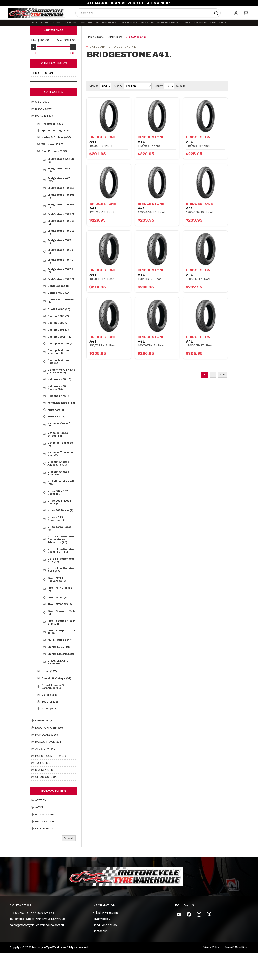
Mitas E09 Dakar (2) (60, 510)
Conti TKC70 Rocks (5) (60, 301)
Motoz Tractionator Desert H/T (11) (60, 550)
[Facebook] (188, 914)
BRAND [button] (45, 22)
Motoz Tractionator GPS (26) (60, 560)
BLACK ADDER (44, 814)
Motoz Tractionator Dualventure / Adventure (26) (60, 539)
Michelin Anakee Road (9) (58, 473)
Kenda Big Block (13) (61, 402)
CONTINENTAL (44, 828)
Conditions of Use (105, 925)
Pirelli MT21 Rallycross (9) (56, 579)
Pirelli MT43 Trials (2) (59, 589)
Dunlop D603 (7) (58, 316)
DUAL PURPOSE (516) (49, 727)
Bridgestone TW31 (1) (60, 242)
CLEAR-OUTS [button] (218, 22)
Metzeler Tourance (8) (60, 444)
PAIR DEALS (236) (46, 734)
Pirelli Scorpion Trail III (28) (61, 632)
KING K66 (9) (55, 409)
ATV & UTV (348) (45, 748)
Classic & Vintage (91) (56, 678)
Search (216, 13)
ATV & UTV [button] (147, 22)
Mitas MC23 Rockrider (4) (56, 519)
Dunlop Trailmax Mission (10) (58, 352)
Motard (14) (49, 694)
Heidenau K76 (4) (58, 396)
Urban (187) (49, 671)
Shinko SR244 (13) (59, 640)
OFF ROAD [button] (70, 22)
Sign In (235, 12)
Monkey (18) (49, 708)
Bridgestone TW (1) (60, 188)
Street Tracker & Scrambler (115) (52, 686)
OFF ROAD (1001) (46, 720)
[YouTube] (178, 914)
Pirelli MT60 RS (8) (59, 604)
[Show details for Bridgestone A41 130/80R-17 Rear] (108, 249)
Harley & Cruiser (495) (56, 137)
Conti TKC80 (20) (58, 309)
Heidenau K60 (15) (59, 379)
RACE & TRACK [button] (128, 22)
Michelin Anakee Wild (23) (61, 483)
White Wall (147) (52, 144)
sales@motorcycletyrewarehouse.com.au (37, 925)
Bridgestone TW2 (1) (61, 214)
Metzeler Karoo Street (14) (57, 434)
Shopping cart (245, 12)
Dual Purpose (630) (54, 151)
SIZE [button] (34, 22)
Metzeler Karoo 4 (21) (58, 425)
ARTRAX (40, 800)
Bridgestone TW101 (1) (60, 196)
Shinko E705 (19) (58, 647)
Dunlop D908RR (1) (60, 336)
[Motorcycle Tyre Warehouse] (129, 876)
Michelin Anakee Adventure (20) (58, 463)
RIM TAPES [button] (200, 22)
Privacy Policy (211, 947)
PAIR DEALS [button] (109, 22)
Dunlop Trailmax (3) (60, 343)
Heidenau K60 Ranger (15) (56, 388)
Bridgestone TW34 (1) (60, 251)
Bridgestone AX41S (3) (60, 160)
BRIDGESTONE (44, 73)
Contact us (100, 931)
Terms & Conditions (236, 947)
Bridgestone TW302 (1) (61, 232)
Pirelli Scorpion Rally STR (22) (61, 622)
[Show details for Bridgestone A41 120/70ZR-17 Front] (157, 182)
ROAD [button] (56, 22)
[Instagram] (199, 914)
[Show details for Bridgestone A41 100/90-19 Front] (108, 116)
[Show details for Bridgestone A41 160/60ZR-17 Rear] (157, 316)
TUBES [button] (186, 22)
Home (90, 37)
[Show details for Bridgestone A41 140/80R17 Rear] (157, 249)
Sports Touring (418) (55, 130)
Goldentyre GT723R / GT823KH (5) (61, 371)
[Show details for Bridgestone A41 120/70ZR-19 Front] (205, 182)
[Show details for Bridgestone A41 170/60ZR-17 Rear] (205, 316)
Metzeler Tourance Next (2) (60, 454)
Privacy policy (101, 918)
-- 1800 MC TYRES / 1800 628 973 (32, 912)
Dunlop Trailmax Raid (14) (58, 361)
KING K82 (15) (56, 416)
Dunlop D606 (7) (58, 329)
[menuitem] (34, 23)
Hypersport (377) (53, 123)
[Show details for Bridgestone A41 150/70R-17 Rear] (205, 249)
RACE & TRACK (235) (48, 741)
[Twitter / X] (209, 914)
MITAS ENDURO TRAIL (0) (58, 662)
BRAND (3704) (44, 108)
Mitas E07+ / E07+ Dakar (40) (59, 502)
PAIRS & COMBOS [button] (167, 22)
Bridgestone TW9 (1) (61, 279)
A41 (92, 142)
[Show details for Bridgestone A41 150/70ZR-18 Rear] (108, 316)
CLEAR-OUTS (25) (46, 777)
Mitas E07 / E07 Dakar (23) (57, 492)
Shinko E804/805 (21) (61, 654)
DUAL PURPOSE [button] (89, 22)
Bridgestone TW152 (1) (60, 206)
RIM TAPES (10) (45, 770)
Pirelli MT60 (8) (57, 597)
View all (68, 838)
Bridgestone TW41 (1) (60, 261)
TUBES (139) (43, 763)
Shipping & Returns (105, 912)
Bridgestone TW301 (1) (61, 222)
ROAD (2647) (44, 115)
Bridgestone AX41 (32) (59, 180)
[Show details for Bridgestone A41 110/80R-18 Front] (157, 116)
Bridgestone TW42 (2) (60, 271)
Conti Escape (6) (58, 286)
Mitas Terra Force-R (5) (60, 528)
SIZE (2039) (42, 101)
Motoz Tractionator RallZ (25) (60, 570)
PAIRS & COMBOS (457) (50, 756)
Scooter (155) (50, 701)
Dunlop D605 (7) (58, 323)
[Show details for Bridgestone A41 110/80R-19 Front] (205, 116)
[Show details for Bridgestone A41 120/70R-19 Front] (108, 182)
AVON (39, 807)
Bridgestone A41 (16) (58, 170)
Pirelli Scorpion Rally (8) (61, 612)
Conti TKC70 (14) (59, 292)
